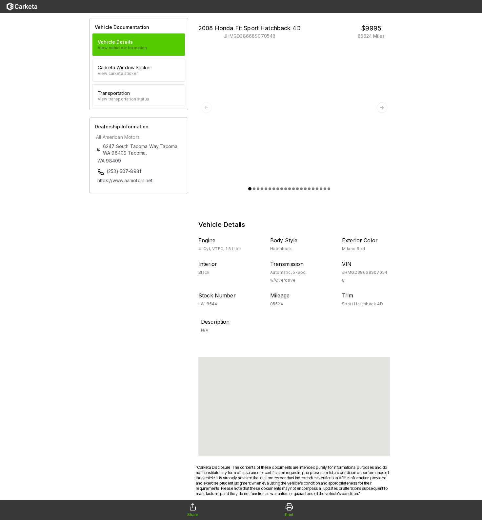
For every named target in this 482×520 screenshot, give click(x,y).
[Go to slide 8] (277, 188)
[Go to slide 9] (281, 188)
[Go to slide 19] (321, 188)
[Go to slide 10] (285, 188)
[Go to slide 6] (270, 188)
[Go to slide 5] (266, 188)
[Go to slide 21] (329, 188)
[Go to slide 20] (325, 188)
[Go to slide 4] (262, 188)
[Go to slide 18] (317, 188)
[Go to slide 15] (305, 188)
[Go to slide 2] (254, 188)
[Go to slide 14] (301, 188)
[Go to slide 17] (313, 188)
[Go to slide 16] (309, 188)
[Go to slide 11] (289, 188)
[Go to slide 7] (273, 188)
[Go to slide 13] (297, 188)
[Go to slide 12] (293, 188)
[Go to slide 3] (258, 188)
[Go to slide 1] (249, 188)
